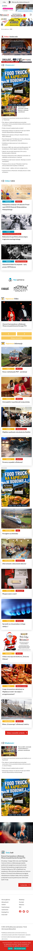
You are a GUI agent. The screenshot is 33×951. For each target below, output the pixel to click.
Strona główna (5, 29)
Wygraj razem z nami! (9, 594)
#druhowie (19, 721)
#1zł (18, 530)
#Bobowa (19, 399)
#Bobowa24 (20, 590)
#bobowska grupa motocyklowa (11, 234)
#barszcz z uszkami (21, 686)
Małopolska (8, 201)
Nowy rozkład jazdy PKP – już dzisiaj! (14, 372)
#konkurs (19, 653)
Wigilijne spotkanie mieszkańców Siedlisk (16, 432)
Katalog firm (5, 912)
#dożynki (18, 201)
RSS (20, 907)
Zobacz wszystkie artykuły (16, 733)
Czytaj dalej (23, 885)
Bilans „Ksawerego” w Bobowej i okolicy (15, 724)
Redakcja (21, 899)
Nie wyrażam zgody (20, 948)
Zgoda (10, 948)
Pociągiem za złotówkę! (10, 533)
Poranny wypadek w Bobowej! (12, 462)
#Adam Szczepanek (21, 261)
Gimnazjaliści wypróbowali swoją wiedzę (16, 402)
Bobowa (8, 261)
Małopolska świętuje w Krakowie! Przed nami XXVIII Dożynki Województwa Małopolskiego (15, 207)
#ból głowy (20, 621)
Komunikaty (8, 530)
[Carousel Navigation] (16, 334)
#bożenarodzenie (21, 429)
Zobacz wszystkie (16, 338)
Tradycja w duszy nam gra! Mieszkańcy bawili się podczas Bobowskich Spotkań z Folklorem (15, 41)
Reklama (21, 904)
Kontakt (21, 902)
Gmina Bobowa (8, 560)
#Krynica (19, 368)
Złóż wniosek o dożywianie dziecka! (14, 564)
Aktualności (5, 902)
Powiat (8, 231)
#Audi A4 (19, 459)
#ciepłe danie (20, 560)
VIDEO (4, 904)
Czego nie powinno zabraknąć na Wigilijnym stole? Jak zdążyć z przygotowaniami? (13, 691)
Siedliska (8, 429)
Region (8, 368)
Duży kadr (4, 914)
